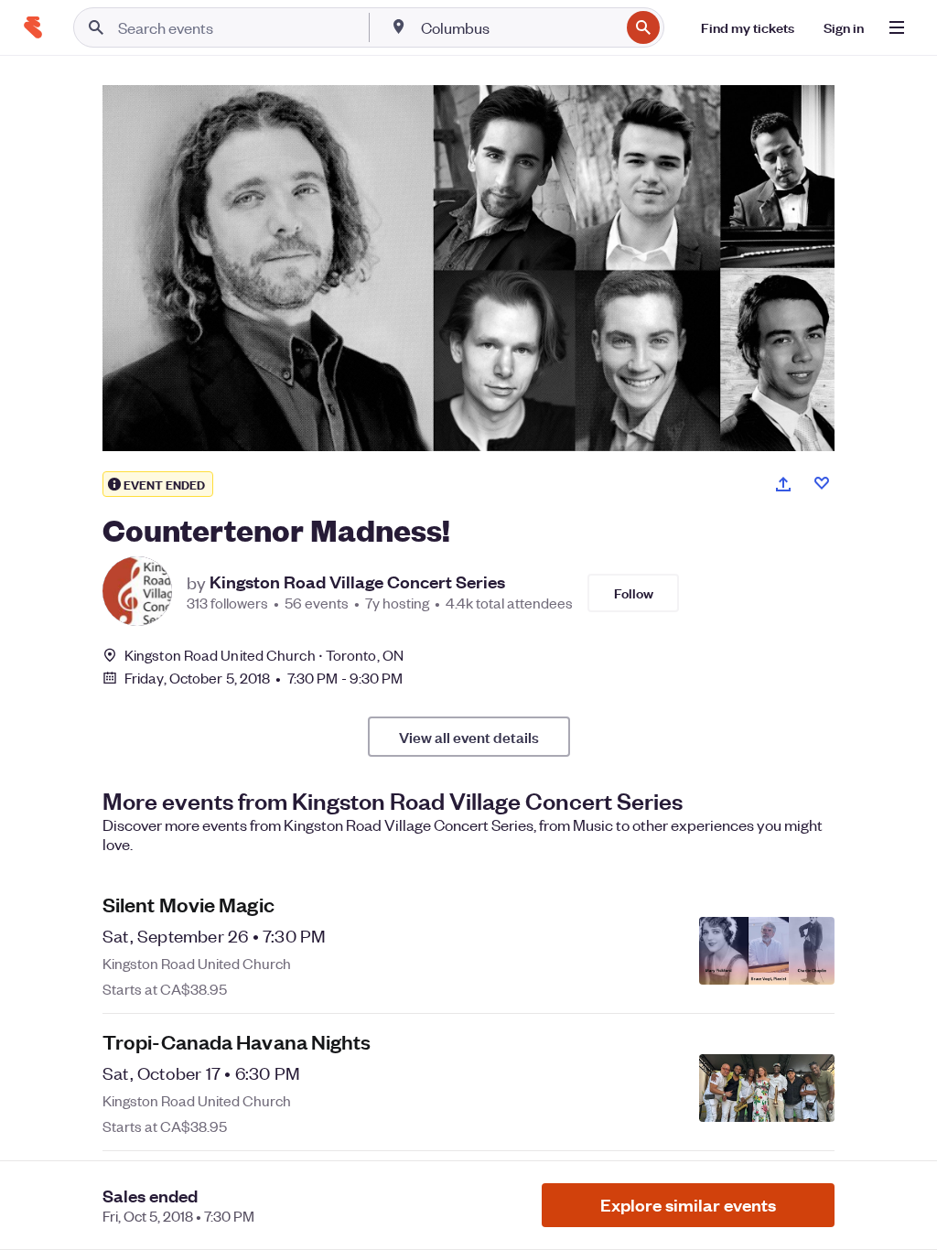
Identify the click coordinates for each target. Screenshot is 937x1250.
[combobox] (518, 27)
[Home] (33, 27)
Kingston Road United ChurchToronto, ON (264, 654)
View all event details (469, 737)
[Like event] (822, 483)
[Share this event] (783, 484)
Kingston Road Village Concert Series (357, 582)
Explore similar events (688, 1204)
